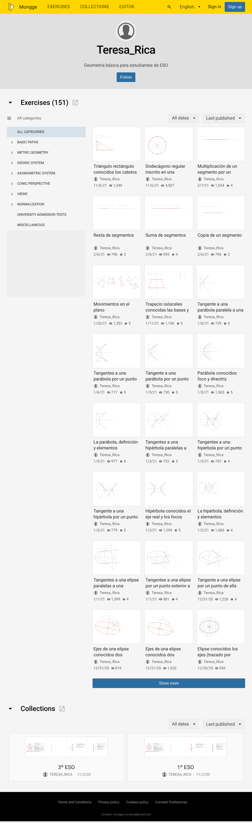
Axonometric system (36, 173)
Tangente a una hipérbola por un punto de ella (116, 517)
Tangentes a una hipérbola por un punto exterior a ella (220, 448)
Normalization (30, 204)
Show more (169, 683)
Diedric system (30, 163)
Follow (126, 77)
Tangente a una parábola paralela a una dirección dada (220, 310)
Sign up (235, 7)
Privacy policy (108, 802)
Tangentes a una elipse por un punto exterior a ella (168, 585)
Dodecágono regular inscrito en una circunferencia (165, 172)
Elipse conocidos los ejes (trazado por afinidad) (218, 654)
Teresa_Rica (110, 179)
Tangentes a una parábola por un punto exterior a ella (115, 379)
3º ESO (66, 767)
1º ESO (185, 767)
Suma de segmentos (165, 235)
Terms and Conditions (75, 802)
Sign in (214, 6)
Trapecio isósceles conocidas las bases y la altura (167, 310)
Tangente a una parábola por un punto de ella (167, 379)
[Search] (169, 7)
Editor (126, 6)
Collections (94, 6)
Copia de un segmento (220, 235)
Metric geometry (32, 153)
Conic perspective (33, 184)
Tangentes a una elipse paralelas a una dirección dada (116, 585)
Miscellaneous (31, 225)
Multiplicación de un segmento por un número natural (217, 172)
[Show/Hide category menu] (12, 118)
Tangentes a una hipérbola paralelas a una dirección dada (165, 448)
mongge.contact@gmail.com (132, 814)
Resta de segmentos (114, 235)
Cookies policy (137, 802)
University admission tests (41, 215)
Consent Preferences (171, 802)
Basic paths (27, 142)
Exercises (58, 6)
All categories (30, 132)
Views (22, 194)
